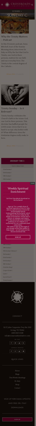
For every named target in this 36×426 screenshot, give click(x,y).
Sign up (18, 237)
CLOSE (32, 183)
